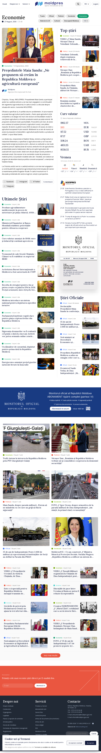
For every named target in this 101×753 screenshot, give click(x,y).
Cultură (57, 21)
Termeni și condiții (41, 734)
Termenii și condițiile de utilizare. (45, 747)
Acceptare (90, 743)
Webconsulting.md (81, 727)
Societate (71, 16)
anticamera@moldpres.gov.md (82, 715)
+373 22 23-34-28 (76, 710)
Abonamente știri (40, 709)
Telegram (10, 186)
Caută (94, 733)
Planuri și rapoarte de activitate (13, 719)
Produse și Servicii (41, 706)
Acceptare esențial (75, 743)
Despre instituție (8, 706)
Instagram (23, 182)
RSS (36, 728)
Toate (42, 16)
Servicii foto (39, 712)
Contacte (6, 734)
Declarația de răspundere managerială (15, 728)
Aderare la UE (45, 21)
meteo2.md (77, 161)
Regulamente (7, 731)
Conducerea (7, 709)
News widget (39, 725)
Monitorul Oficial (40, 731)
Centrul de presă (40, 715)
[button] (95, 47)
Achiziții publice (8, 722)
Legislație (6, 715)
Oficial (51, 16)
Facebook (10, 182)
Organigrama (7, 712)
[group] (79, 40)
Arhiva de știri (39, 722)
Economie (13, 17)
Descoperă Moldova (71, 21)
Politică (61, 16)
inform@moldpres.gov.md (80, 717)
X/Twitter (36, 182)
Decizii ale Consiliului (9, 725)
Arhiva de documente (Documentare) (47, 719)
